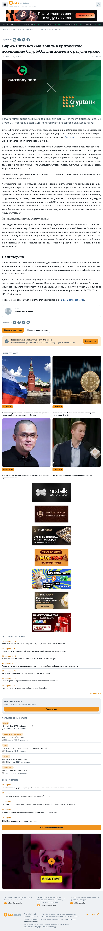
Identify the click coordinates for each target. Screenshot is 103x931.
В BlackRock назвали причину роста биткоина (72, 475)
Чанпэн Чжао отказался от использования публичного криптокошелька (25, 476)
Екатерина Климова (23, 311)
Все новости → (95, 693)
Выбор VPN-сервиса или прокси (14, 770)
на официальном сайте (72, 299)
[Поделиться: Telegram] (28, 40)
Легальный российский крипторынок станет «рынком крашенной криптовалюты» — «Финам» (25, 413)
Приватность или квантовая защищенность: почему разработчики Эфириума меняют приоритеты (40, 666)
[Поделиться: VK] (14, 40)
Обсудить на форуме (13, 330)
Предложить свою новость (51, 827)
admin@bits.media (15, 903)
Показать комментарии (37, 330)
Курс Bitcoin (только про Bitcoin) (14, 759)
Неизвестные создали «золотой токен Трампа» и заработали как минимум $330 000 (34, 651)
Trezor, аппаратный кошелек (13, 737)
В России (7, 407)
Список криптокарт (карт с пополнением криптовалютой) (24, 748)
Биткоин (58, 407)
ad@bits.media (79, 903)
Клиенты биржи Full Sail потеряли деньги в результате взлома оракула (29, 659)
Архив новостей (93, 914)
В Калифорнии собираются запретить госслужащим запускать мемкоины (30, 681)
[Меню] (5, 4)
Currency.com (72, 137)
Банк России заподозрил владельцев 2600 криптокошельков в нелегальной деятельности (37, 788)
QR (56, 927)
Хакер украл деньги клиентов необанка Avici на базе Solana (24, 688)
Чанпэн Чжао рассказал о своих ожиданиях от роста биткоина (26, 796)
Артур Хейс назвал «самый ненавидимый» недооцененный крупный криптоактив (33, 644)
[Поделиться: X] (23, 40)
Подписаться (51, 709)
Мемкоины (8, 469)
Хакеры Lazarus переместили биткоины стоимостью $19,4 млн (26, 673)
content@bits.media (48, 905)
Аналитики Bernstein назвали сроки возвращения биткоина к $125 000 (74, 413)
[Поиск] (98, 4)
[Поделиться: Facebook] (19, 40)
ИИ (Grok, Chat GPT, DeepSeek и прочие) (17, 726)
